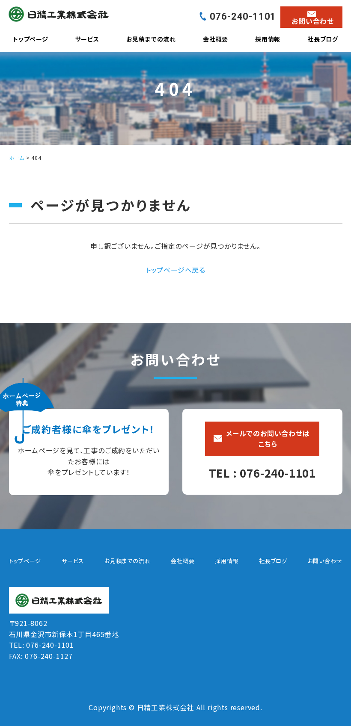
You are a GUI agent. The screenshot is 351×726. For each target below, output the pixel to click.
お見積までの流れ (151, 39)
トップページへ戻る (175, 270)
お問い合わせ (325, 561)
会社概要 (215, 39)
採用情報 (267, 39)
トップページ (30, 39)
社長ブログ (322, 39)
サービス (87, 39)
